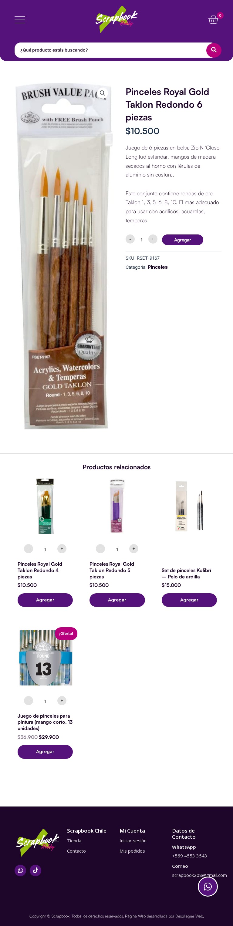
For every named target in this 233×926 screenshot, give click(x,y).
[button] (102, 93)
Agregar (182, 240)
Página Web (135, 916)
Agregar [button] (45, 600)
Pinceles (158, 267)
